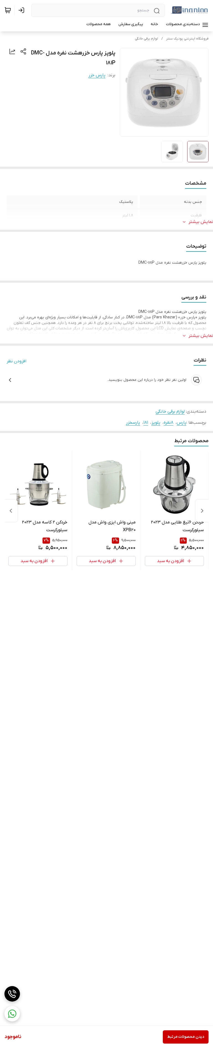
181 (145, 422)
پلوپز (155, 422)
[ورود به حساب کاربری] (22, 10)
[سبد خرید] (7, 10)
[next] (10, 511)
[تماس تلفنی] (12, 994)
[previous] (202, 511)
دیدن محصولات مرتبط (185, 1036)
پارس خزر (96, 75)
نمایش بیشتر (201, 222)
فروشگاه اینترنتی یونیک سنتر (187, 38)
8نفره (168, 422)
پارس (181, 422)
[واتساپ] (12, 1013)
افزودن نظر (16, 361)
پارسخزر (133, 422)
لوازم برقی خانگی (146, 38)
